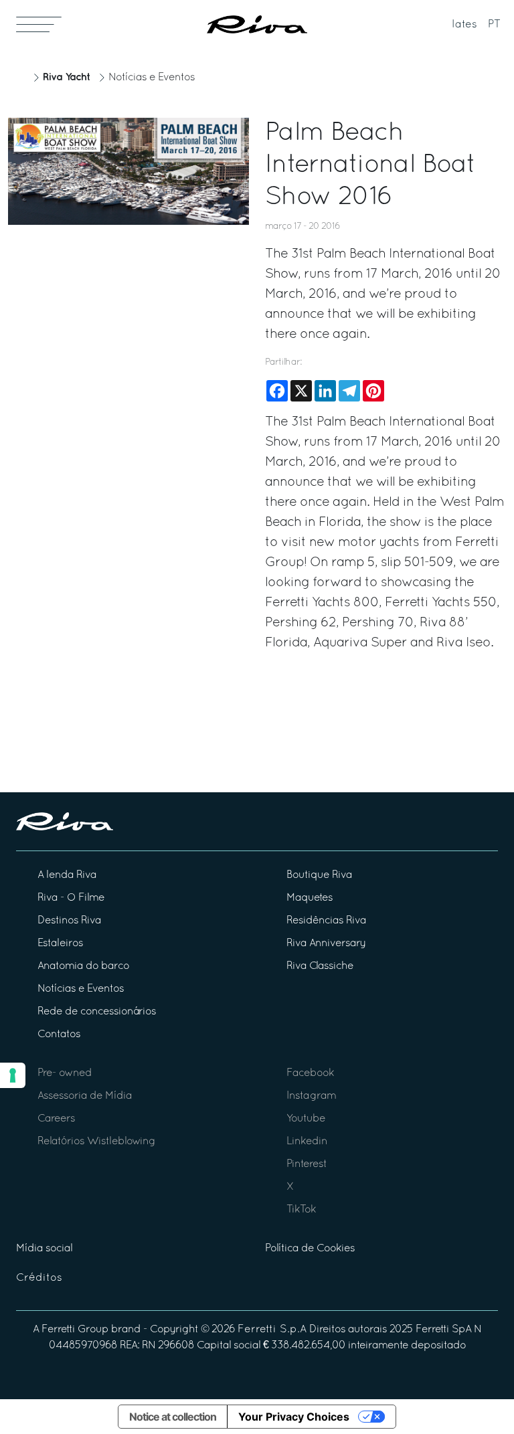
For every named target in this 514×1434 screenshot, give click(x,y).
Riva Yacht (66, 77)
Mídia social (44, 1248)
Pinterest (306, 1164)
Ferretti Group (74, 1329)
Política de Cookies (310, 1248)
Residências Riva (326, 920)
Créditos (39, 1278)
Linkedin (306, 1141)
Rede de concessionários (96, 1011)
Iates (464, 24)
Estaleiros (60, 943)
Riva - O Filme (70, 898)
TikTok (301, 1210)
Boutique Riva (319, 875)
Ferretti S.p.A (272, 1329)
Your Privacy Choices (293, 1416)
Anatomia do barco (83, 966)
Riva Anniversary (325, 943)
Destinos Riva (69, 920)
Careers (56, 1119)
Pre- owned (64, 1073)
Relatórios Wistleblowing (96, 1141)
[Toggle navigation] (39, 24)
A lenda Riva (66, 875)
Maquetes (309, 898)
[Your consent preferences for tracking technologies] (12, 1075)
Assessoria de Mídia (84, 1096)
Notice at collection (172, 1416)
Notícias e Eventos (151, 77)
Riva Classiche (319, 966)
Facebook (310, 1073)
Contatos (58, 1034)
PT (494, 24)
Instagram (311, 1096)
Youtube (305, 1119)
